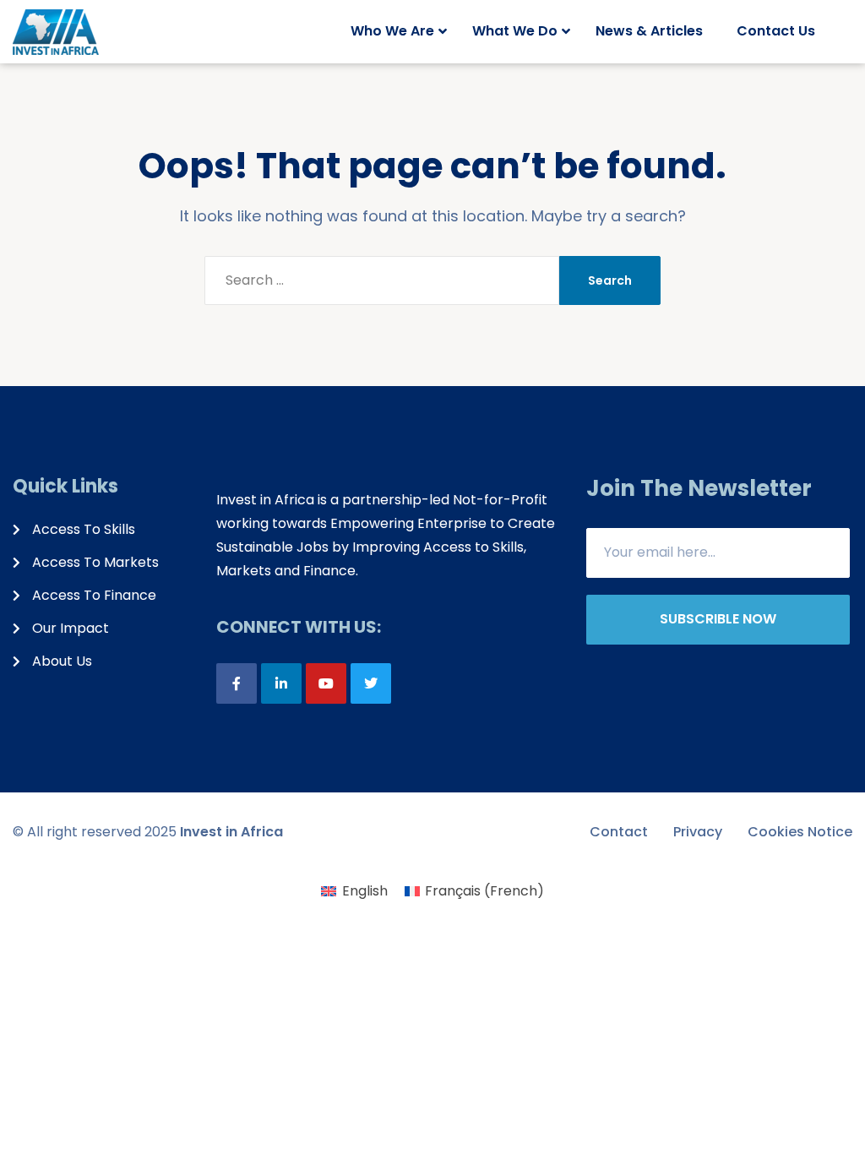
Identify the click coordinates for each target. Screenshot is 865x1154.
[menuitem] (354, 891)
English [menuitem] (365, 891)
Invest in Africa (231, 831)
